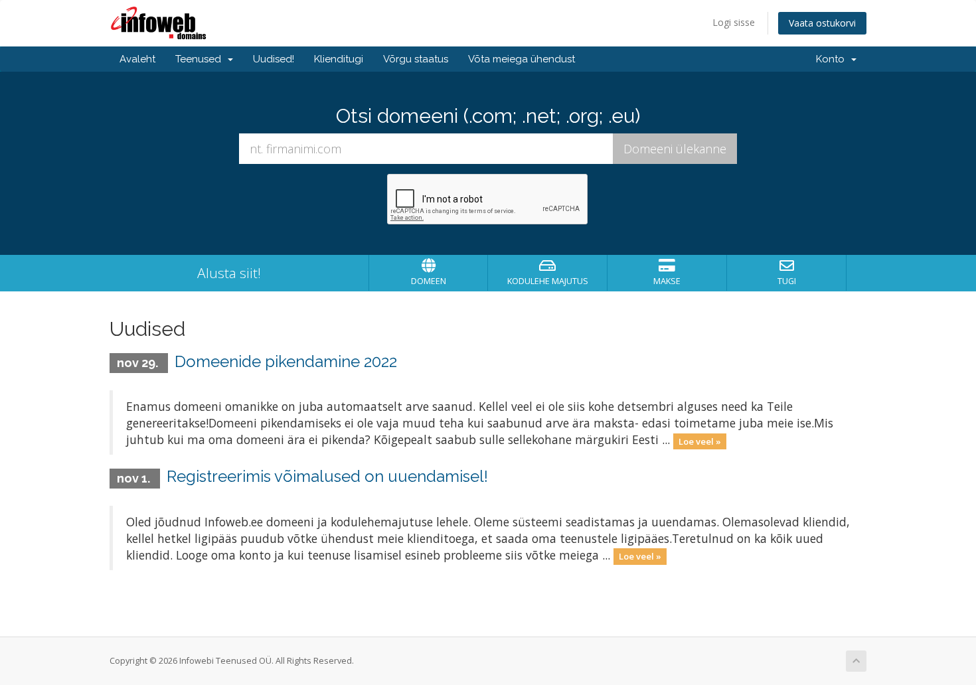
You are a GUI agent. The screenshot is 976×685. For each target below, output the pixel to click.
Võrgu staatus (415, 59)
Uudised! (273, 59)
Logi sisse (733, 22)
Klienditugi (338, 59)
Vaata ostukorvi (822, 23)
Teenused (200, 59)
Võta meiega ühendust (521, 59)
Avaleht (137, 59)
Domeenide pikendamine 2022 (286, 361)
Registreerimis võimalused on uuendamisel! (327, 476)
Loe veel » (700, 441)
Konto (833, 59)
